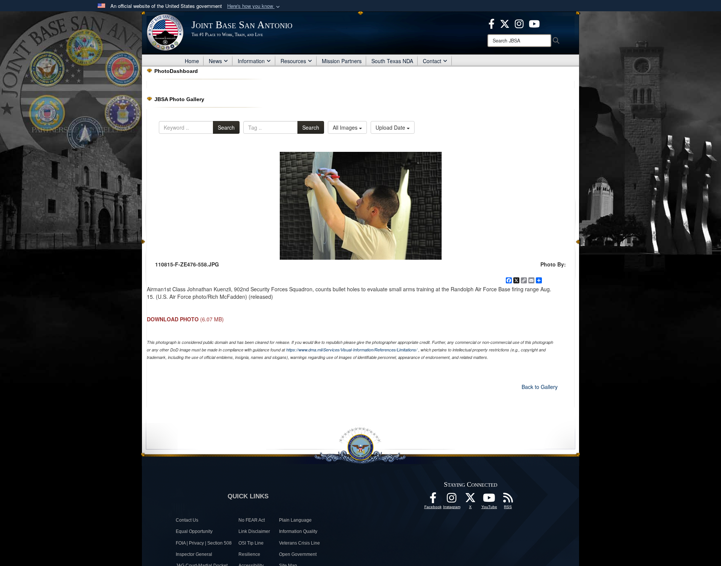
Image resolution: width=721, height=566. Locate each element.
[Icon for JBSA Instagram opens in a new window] (519, 23)
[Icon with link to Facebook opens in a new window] (492, 23)
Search (226, 127)
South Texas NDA (392, 61)
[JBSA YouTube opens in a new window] (534, 23)
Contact (432, 61)
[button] (254, 6)
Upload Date (391, 127)
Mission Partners (342, 61)
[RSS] (508, 500)
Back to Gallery (540, 386)
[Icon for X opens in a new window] (505, 23)
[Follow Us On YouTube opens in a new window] (489, 500)
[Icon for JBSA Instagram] (451, 500)
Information (251, 61)
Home (192, 61)
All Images (346, 127)
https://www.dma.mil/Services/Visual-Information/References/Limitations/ (351, 350)
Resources (293, 61)
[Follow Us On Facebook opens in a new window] (433, 500)
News (215, 61)
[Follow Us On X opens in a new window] (470, 500)
